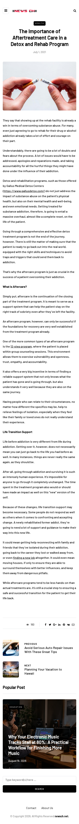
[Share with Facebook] (45, 624)
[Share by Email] (73, 624)
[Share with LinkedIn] (59, 624)
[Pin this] (64, 624)
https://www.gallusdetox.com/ (24, 191)
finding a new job (24, 557)
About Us (47, 808)
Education (16, 707)
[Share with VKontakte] (68, 624)
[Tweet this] (50, 624)
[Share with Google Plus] (54, 624)
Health (39, 23)
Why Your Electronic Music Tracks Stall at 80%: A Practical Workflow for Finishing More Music (38, 745)
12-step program (21, 346)
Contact (31, 808)
